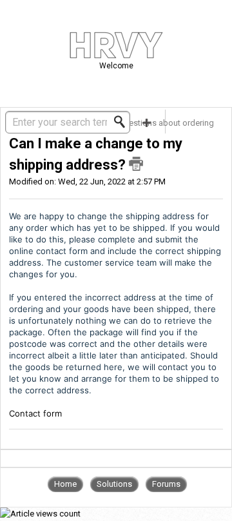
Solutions (114, 484)
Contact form (35, 413)
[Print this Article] (136, 164)
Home (65, 484)
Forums (166, 484)
